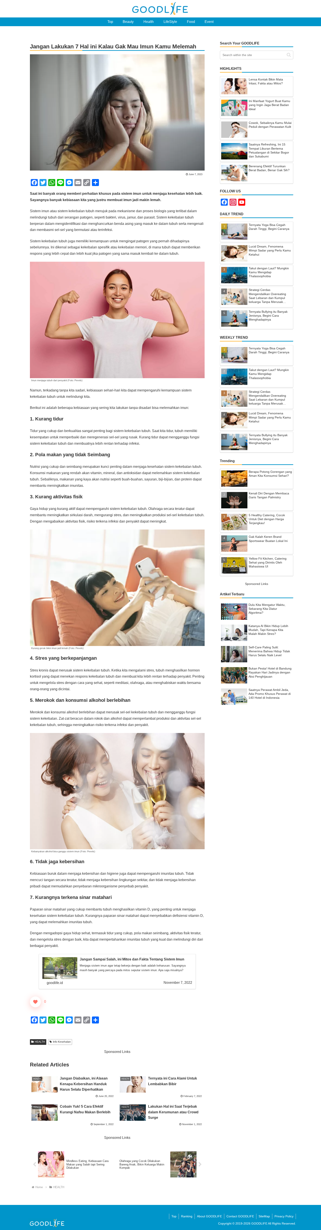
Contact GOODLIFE (240, 1216)
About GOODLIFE (209, 1216)
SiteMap (264, 1216)
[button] (289, 54)
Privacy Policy (283, 1216)
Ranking (186, 1216)
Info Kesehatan (62, 1041)
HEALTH (40, 1041)
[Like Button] (35, 1001)
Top (173, 1216)
